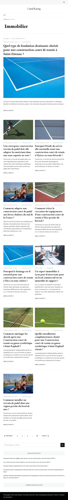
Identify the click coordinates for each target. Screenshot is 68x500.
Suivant (44, 436)
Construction (26, 42)
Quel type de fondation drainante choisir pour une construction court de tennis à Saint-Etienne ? (30, 50)
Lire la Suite (8, 110)
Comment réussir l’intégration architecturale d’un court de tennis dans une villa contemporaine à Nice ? (33, 471)
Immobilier (50, 268)
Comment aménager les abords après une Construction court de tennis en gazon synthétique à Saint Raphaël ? (17, 340)
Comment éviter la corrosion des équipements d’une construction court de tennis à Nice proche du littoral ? (49, 214)
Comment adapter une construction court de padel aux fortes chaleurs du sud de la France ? (18, 213)
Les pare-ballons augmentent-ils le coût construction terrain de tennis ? (25, 466)
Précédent (9, 436)
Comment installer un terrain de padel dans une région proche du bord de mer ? (16, 404)
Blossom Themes (53, 495)
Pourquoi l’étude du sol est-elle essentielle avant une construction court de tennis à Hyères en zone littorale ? (50, 150)
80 (37, 436)
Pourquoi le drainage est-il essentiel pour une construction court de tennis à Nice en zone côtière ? (18, 276)
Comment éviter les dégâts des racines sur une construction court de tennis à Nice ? (29, 458)
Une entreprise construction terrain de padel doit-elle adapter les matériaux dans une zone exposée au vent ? (18, 150)
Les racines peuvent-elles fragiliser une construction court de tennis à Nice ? (27, 462)
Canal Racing (34, 8)
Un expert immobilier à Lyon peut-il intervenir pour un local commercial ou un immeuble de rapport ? (49, 276)
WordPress (9, 497)
